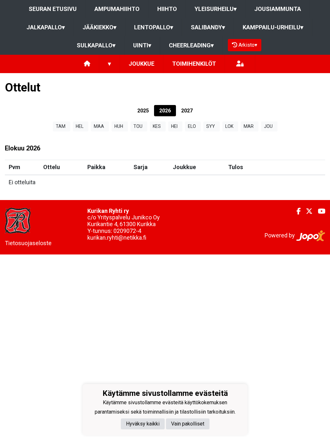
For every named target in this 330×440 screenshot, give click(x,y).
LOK (229, 126)
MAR (249, 126)
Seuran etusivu (53, 8)
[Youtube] (319, 211)
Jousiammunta (277, 8)
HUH (118, 126)
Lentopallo (153, 27)
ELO (192, 126)
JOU (268, 126)
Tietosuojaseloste (28, 243)
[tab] (143, 110)
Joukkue (141, 63)
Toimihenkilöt (194, 63)
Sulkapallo (96, 45)
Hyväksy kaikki (143, 424)
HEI (174, 126)
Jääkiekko (99, 27)
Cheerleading (191, 45)
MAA (99, 126)
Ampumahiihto (117, 8)
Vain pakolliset (187, 424)
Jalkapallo (45, 27)
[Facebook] (296, 211)
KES (157, 126)
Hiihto (167, 8)
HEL (79, 126)
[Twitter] (307, 211)
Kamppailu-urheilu (273, 27)
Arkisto (247, 45)
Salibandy (208, 27)
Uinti (142, 45)
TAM (60, 126)
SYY (210, 126)
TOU (137, 126)
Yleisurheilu (216, 8)
